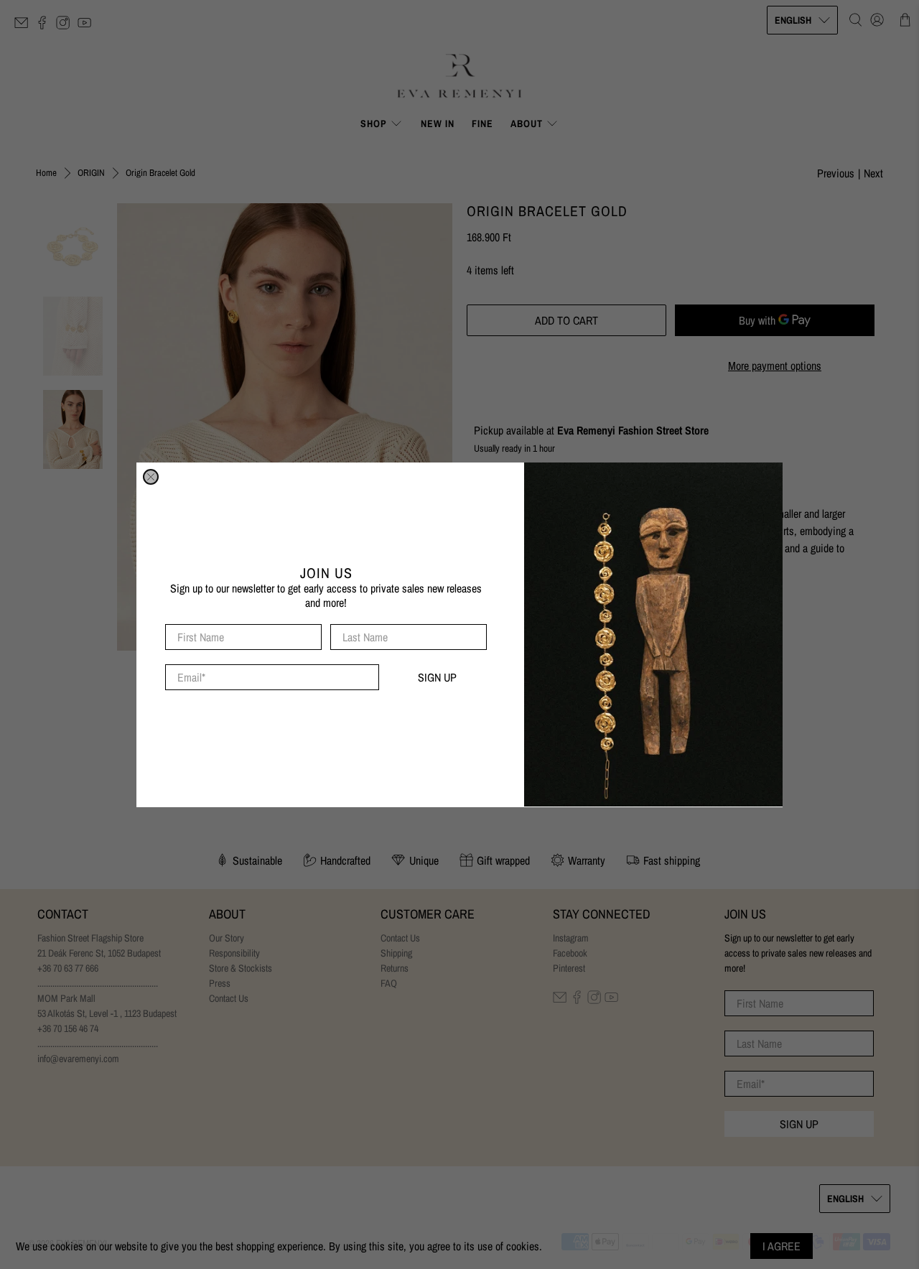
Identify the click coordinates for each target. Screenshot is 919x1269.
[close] (151, 477)
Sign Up (437, 677)
